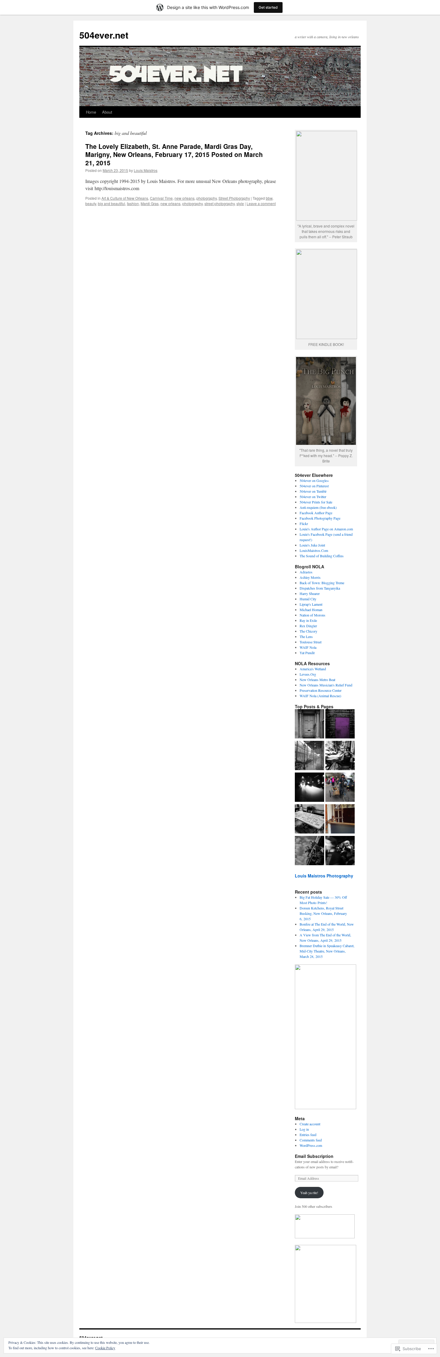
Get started (268, 7)
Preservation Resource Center (321, 690)
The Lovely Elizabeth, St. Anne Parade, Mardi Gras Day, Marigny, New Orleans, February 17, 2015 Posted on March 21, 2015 (174, 154)
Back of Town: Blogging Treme (322, 582)
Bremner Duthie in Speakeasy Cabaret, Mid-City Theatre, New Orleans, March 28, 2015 (327, 951)
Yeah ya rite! (309, 1192)
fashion (133, 203)
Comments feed (311, 1140)
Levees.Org (308, 674)
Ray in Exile (308, 620)
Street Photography (234, 198)
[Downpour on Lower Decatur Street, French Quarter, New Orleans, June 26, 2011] (309, 756)
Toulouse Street (310, 641)
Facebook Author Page (316, 512)
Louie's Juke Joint (312, 545)
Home (91, 112)
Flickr (304, 523)
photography (206, 198)
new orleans (185, 198)
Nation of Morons (312, 615)
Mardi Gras (150, 203)
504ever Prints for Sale (316, 502)
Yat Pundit (307, 652)
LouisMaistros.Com (314, 550)
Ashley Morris (310, 577)
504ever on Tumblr (313, 491)
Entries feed (308, 1134)
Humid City (308, 598)
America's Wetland (313, 668)
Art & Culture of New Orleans (124, 198)
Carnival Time (161, 198)
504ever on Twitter (313, 496)
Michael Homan (311, 609)
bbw (269, 198)
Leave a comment (261, 203)
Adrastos (306, 572)
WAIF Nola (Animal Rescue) (320, 695)
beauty (90, 203)
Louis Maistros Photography (324, 876)
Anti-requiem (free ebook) (318, 507)
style (240, 203)
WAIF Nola (308, 647)
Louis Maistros (145, 170)
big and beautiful (111, 203)
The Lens (306, 636)
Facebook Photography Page (320, 518)
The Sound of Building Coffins (322, 555)
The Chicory (308, 631)
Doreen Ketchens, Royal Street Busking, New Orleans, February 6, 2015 (323, 913)
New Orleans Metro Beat (317, 679)
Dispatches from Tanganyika (320, 588)
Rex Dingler (308, 625)
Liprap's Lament (311, 604)
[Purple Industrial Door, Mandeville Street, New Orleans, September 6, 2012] (340, 724)
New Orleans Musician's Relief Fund (326, 685)
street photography (219, 203)
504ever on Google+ (314, 480)
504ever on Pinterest (314, 485)
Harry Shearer (310, 593)
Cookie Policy (105, 1347)
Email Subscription (314, 1156)
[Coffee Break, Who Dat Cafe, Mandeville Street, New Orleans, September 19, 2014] (340, 756)
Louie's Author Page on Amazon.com (326, 528)
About (107, 112)
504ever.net (103, 34)
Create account (310, 1123)
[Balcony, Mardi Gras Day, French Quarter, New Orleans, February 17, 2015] (309, 851)
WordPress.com (311, 1145)
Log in (304, 1129)
